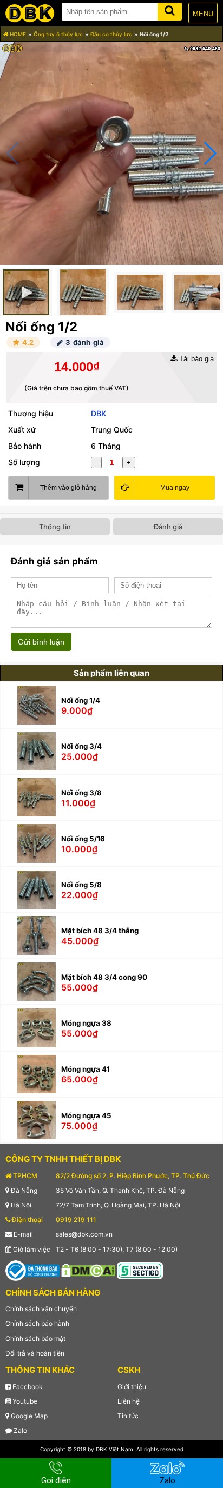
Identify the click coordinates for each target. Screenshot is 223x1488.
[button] (210, 153)
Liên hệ (128, 1401)
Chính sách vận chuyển (41, 1309)
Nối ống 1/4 (80, 700)
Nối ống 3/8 (81, 792)
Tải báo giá (195, 359)
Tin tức (128, 1416)
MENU (203, 14)
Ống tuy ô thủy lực (58, 34)
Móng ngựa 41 (85, 1069)
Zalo (19, 1430)
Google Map (28, 1416)
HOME (17, 34)
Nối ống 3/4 (81, 746)
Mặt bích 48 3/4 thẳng (100, 930)
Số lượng (24, 462)
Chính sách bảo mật (35, 1338)
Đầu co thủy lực (111, 34)
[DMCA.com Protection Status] (88, 1270)
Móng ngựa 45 (86, 1115)
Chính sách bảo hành (37, 1323)
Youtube (24, 1401)
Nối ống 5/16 (83, 838)
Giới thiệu (131, 1387)
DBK (98, 413)
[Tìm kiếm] (169, 9)
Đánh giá (168, 526)
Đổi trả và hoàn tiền (34, 1353)
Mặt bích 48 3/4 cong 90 (104, 977)
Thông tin (55, 526)
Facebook (27, 1387)
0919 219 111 (76, 1219)
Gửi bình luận (41, 641)
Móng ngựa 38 (86, 1023)
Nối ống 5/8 (81, 884)
